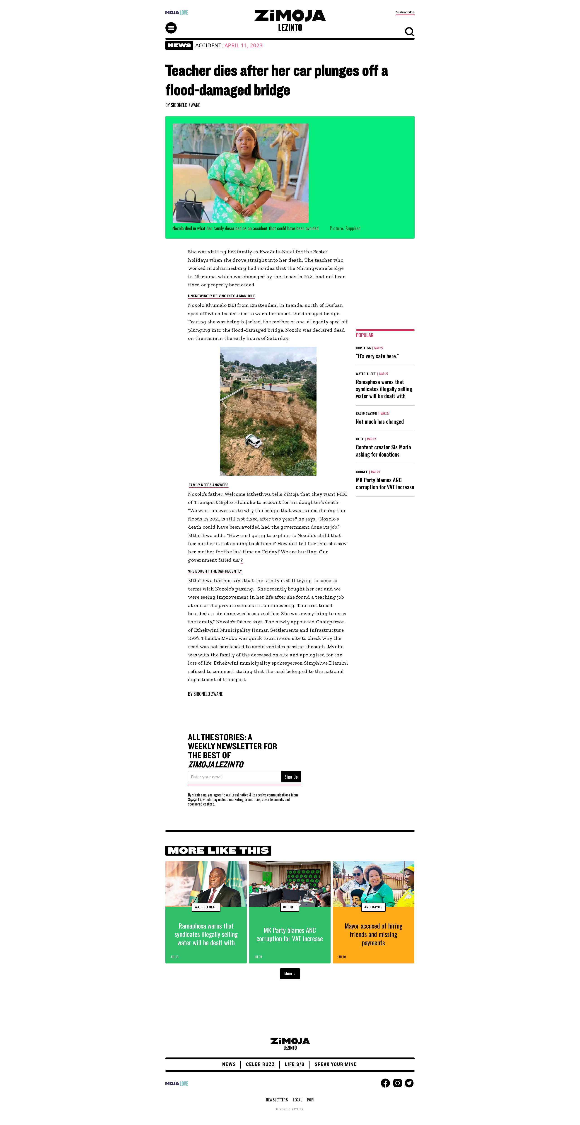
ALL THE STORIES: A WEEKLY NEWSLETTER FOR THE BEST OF (232, 751)
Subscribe (405, 12)
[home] (290, 20)
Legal (235, 795)
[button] (173, 24)
